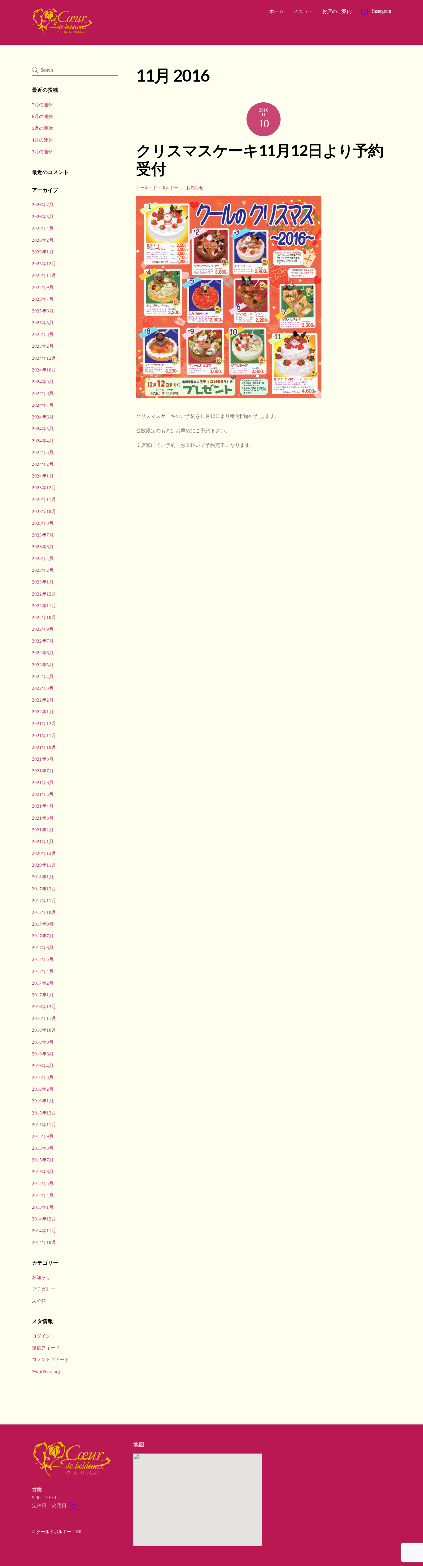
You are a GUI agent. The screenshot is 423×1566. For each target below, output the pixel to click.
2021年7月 (43, 770)
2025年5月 (43, 322)
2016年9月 (43, 1042)
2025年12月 (44, 263)
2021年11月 (44, 735)
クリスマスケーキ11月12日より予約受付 (259, 159)
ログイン (41, 1336)
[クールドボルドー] (63, 34)
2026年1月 (43, 251)
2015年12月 (44, 1112)
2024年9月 (43, 381)
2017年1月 (43, 994)
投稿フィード (46, 1347)
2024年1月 (43, 475)
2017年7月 (43, 935)
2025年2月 (43, 346)
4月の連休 (42, 139)
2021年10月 (44, 747)
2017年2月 (43, 983)
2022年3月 (43, 688)
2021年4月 (43, 805)
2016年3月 (43, 1077)
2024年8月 (43, 393)
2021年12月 (44, 723)
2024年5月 (43, 428)
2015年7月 (43, 1159)
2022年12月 (44, 593)
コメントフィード (50, 1359)
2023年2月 (43, 570)
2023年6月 (43, 546)
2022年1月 (43, 711)
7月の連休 (42, 104)
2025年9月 (43, 287)
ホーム (276, 11)
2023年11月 (44, 499)
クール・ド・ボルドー (157, 187)
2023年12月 (44, 487)
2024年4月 (43, 440)
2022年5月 (43, 664)
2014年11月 (44, 1230)
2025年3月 (43, 334)
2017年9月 (43, 924)
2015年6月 (43, 1171)
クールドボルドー (54, 1531)
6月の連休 (42, 116)
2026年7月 (43, 204)
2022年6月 (43, 652)
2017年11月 (44, 900)
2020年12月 (44, 853)
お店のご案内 (337, 11)
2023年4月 (43, 558)
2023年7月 (43, 534)
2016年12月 (44, 1006)
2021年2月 (43, 829)
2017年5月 (43, 959)
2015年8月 (43, 1148)
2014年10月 (44, 1242)
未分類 (39, 1301)
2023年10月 (44, 511)
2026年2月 (43, 240)
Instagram (381, 11)
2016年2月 (43, 1089)
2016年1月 (43, 1100)
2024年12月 (44, 358)
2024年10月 (44, 369)
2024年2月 (43, 464)
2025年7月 (43, 299)
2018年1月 (43, 876)
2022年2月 (43, 699)
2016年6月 (43, 1053)
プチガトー (43, 1289)
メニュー (303, 11)
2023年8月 (43, 523)
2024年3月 (43, 452)
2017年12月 (44, 888)
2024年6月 (43, 416)
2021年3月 (43, 818)
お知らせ (194, 187)
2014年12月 (44, 1218)
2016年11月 (44, 1018)
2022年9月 (43, 629)
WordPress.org (46, 1371)
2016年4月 (43, 1065)
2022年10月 (44, 617)
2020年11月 (44, 865)
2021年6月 (43, 782)
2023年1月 (43, 581)
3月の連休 (42, 151)
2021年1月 (43, 841)
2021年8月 (43, 759)
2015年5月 (43, 1183)
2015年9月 (43, 1136)
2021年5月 (43, 794)
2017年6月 (43, 947)
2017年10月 (44, 912)
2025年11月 (44, 275)
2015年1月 (43, 1207)
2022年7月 (43, 640)
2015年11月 (44, 1124)
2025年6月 (43, 310)
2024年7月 (43, 405)
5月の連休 (42, 128)
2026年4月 (43, 228)
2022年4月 (43, 676)
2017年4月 (43, 971)
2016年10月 (44, 1030)
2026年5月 (43, 216)
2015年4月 (43, 1195)
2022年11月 (44, 605)
